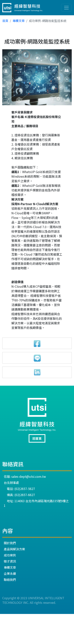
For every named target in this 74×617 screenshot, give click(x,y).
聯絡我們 (10, 579)
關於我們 (10, 543)
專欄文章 (19, 20)
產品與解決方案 (14, 549)
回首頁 (37, 438)
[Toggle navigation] (66, 7)
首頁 (5, 20)
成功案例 (10, 555)
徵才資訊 (10, 561)
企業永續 (10, 573)
